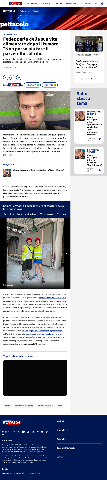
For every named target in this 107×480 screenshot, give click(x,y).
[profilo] (102, 3)
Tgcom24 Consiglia (66, 448)
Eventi (60, 457)
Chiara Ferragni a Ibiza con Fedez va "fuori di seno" (94, 160)
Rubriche (61, 439)
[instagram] (18, 431)
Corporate (6, 473)
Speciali (61, 430)
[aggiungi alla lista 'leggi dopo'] (12, 77)
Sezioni (60, 421)
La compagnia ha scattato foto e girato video (42, 330)
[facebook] (14, 431)
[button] (26, 214)
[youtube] (42, 431)
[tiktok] (47, 431)
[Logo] (15, 3)
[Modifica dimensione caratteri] (18, 77)
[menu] (4, 3)
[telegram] (37, 431)
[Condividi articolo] (5, 77)
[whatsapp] (23, 431)
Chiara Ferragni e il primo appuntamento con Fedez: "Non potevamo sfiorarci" (94, 126)
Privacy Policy (19, 473)
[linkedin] (33, 431)
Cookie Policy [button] (34, 473)
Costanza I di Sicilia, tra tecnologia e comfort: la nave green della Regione (87, 66)
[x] (28, 431)
